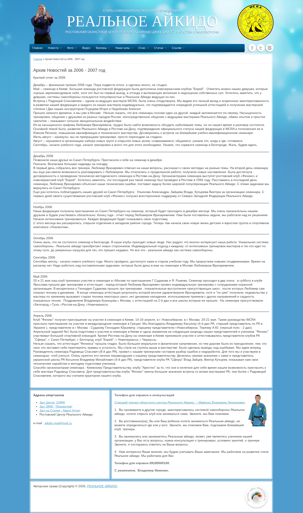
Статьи (157, 48)
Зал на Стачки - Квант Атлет (59, 410)
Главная (37, 48)
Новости (52, 48)
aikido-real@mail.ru (58, 423)
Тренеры (100, 48)
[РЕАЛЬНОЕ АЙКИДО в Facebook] (252, 48)
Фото (69, 48)
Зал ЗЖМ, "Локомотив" (56, 406)
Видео (86, 48)
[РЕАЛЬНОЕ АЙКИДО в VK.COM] (269, 48)
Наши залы (121, 48)
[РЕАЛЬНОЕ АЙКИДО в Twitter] (261, 48)
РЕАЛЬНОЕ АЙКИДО (102, 486)
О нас (141, 48)
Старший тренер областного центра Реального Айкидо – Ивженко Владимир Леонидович (179, 402)
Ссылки (175, 48)
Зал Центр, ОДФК (52, 402)
